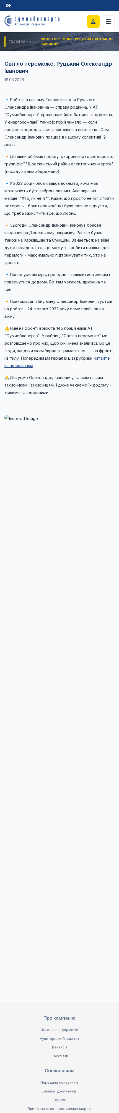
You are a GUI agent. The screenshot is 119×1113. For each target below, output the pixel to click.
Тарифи (59, 1099)
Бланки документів (59, 1091)
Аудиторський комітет (59, 1038)
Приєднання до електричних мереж (59, 1108)
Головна (17, 42)
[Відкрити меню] (108, 21)
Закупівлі (59, 1056)
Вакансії (59, 1047)
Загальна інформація (59, 1029)
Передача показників (59, 1082)
